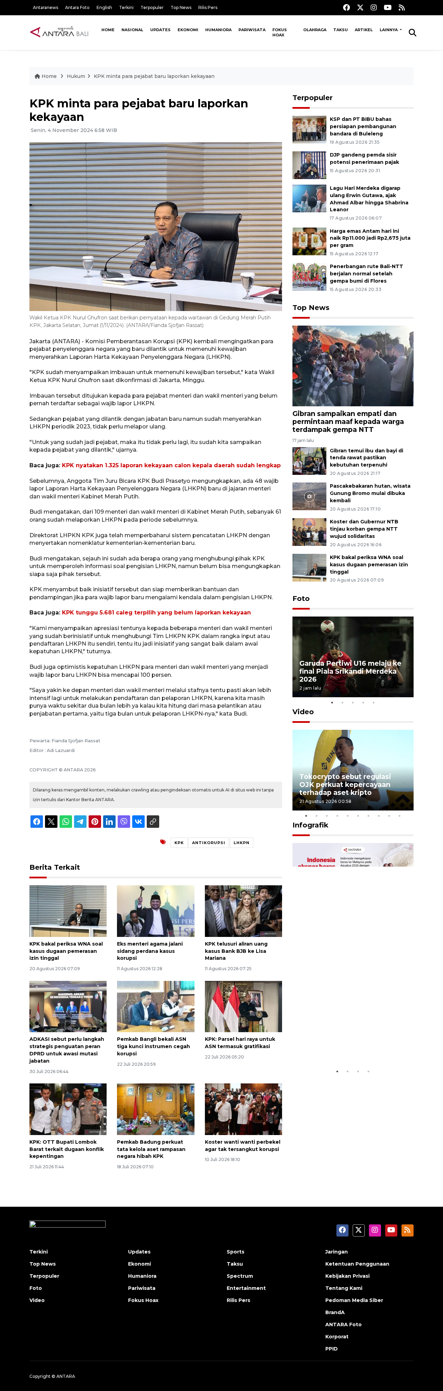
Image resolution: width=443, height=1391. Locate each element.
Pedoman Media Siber (354, 1300)
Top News (181, 7)
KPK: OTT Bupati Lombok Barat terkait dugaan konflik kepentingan (66, 1149)
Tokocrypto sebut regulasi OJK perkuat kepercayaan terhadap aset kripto (345, 784)
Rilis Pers (207, 7)
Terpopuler (152, 7)
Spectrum (240, 1276)
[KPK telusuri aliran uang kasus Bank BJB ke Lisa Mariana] (243, 910)
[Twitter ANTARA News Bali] (360, 7)
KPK (179, 842)
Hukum (76, 76)
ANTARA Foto (343, 1324)
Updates (160, 29)
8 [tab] (379, 815)
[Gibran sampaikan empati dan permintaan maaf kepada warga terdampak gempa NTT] (353, 365)
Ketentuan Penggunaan (357, 1264)
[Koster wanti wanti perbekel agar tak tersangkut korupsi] (243, 1109)
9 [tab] (389, 815)
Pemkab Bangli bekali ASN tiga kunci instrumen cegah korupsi (153, 1046)
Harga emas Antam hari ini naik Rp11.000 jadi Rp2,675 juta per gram (370, 238)
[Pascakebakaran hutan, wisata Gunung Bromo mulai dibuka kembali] (309, 496)
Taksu (340, 29)
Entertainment (246, 1288)
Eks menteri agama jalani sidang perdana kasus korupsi (150, 951)
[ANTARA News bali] (63, 32)
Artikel (364, 29)
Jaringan (336, 1252)
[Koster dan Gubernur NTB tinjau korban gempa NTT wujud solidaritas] (309, 531)
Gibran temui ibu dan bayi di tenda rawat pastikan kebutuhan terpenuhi (366, 458)
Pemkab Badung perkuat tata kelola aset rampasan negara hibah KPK (151, 1149)
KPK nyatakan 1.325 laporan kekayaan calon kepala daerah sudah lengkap (171, 465)
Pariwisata (251, 29)
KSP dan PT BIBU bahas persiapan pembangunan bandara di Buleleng (363, 126)
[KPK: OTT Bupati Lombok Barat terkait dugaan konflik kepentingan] (68, 1109)
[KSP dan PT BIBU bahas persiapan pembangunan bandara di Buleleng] (309, 129)
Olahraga (314, 29)
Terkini (126, 7)
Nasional (132, 29)
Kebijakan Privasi (347, 1276)
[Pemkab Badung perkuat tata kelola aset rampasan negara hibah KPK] (155, 1109)
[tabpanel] (353, 657)
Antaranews (45, 7)
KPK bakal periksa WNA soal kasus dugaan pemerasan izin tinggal (66, 951)
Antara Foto (77, 7)
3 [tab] (353, 702)
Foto (301, 598)
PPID (331, 1349)
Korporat (337, 1337)
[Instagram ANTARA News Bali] (374, 7)
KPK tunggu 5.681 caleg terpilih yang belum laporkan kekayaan (156, 612)
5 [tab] (373, 702)
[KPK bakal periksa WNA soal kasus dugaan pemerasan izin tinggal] (68, 910)
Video (303, 712)
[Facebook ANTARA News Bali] (346, 7)
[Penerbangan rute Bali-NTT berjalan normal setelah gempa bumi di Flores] (309, 276)
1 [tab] (332, 702)
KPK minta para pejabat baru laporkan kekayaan (154, 76)
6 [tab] (358, 815)
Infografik (310, 825)
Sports (235, 1252)
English (104, 7)
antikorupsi (208, 842)
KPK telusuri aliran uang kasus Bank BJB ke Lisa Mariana (236, 951)
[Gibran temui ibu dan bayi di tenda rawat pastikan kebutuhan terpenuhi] (309, 460)
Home (108, 29)
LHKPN (242, 842)
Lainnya (389, 29)
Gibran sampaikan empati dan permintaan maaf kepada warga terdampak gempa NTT (348, 421)
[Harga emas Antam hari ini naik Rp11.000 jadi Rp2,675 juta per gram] (309, 241)
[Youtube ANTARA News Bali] (388, 7)
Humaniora (218, 29)
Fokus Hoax (279, 32)
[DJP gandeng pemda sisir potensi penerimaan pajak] (309, 164)
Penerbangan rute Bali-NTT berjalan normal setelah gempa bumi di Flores (366, 273)
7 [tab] (368, 815)
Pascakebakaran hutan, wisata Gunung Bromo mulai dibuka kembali (370, 493)
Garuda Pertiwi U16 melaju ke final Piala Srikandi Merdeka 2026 (350, 671)
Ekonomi (188, 29)
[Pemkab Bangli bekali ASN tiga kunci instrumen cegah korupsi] (155, 1006)
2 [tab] (342, 702)
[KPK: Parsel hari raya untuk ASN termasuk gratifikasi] (243, 1006)
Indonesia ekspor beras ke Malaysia (345, 1043)
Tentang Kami (343, 1288)
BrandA (335, 1312)
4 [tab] (363, 702)
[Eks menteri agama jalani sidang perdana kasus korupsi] (155, 910)
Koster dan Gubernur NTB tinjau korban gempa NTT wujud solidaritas (364, 529)
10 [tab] (399, 815)
